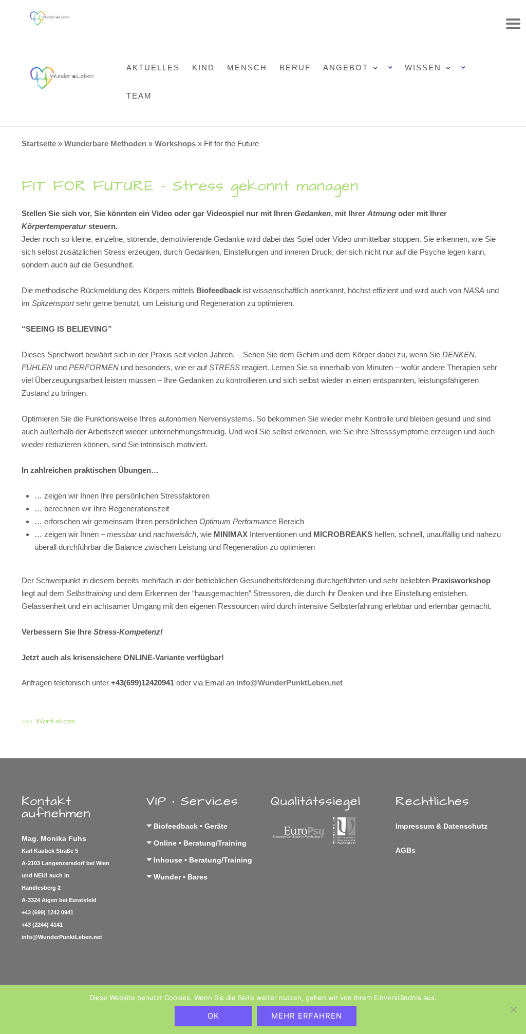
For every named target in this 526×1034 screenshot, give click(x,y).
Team (139, 95)
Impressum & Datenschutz (441, 826)
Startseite (39, 143)
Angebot (345, 67)
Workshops (175, 143)
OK (213, 1016)
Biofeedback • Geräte (191, 826)
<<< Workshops (49, 721)
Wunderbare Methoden (105, 143)
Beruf (295, 67)
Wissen (423, 67)
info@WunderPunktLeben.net (289, 682)
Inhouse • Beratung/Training (203, 860)
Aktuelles (153, 67)
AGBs (406, 850)
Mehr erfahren (306, 1016)
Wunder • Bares (181, 877)
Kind (203, 67)
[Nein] (513, 1009)
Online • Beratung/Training (200, 843)
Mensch (247, 67)
